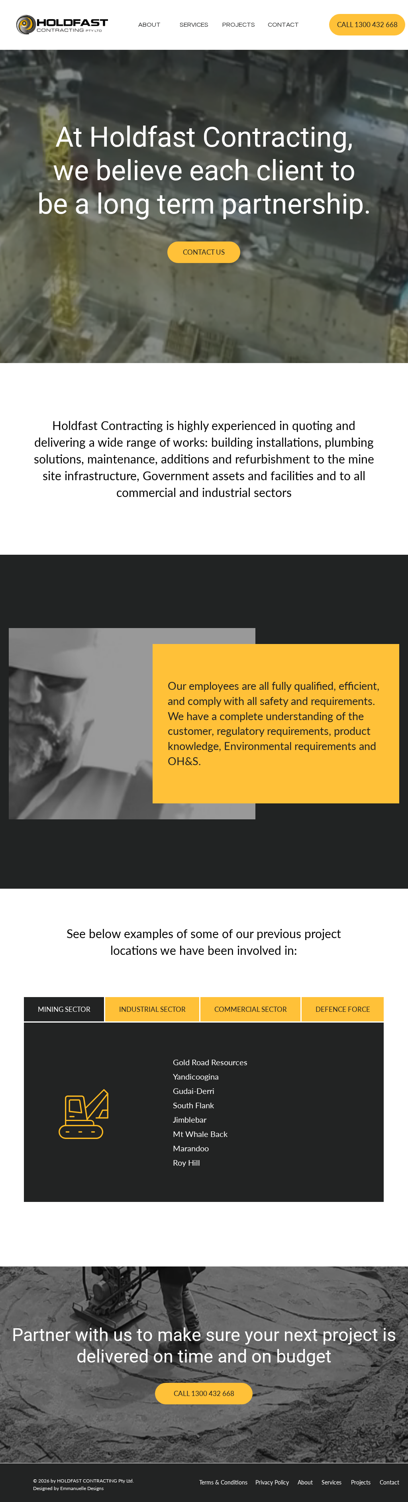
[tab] (64, 1009)
